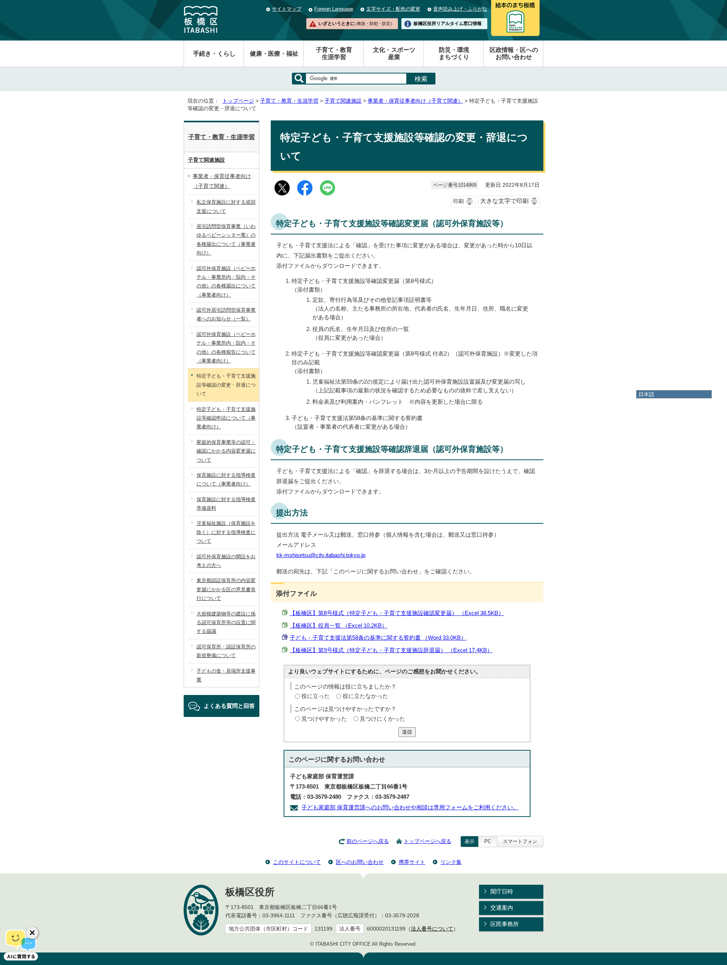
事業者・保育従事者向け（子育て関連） (415, 101)
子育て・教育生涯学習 (334, 53)
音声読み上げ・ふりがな (460, 9)
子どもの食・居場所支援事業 (226, 675)
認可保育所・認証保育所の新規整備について (226, 651)
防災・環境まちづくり (454, 53)
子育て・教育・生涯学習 (289, 101)
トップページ (238, 101)
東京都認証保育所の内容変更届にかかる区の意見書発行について (226, 589)
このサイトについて (297, 862)
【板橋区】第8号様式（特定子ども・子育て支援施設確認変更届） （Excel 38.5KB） (397, 613)
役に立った (315, 696)
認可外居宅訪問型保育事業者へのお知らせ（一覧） (226, 314)
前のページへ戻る (367, 841)
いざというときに (356, 23)
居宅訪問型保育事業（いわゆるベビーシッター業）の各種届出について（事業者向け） (226, 239)
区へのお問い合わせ (360, 862)
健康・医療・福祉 (274, 53)
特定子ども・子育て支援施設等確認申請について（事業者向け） (226, 418)
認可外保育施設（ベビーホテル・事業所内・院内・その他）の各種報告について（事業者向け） (226, 347)
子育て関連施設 (343, 101)
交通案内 (501, 907)
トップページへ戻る (427, 841)
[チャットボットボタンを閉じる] (32, 933)
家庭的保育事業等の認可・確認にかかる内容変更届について (226, 451)
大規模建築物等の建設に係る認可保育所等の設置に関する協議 (226, 622)
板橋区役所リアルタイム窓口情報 (447, 23)
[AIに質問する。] (21, 944)
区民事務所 (504, 924)
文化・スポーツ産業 (394, 53)
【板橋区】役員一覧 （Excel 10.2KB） (338, 625)
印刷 (458, 201)
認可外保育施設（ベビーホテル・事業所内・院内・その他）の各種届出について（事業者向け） (226, 281)
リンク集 (451, 862)
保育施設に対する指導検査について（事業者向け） (226, 479)
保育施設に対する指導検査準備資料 (226, 504)
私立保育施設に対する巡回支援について (226, 206)
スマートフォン (520, 841)
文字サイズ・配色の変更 (393, 9)
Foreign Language (333, 9)
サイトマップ (286, 9)
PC (487, 841)
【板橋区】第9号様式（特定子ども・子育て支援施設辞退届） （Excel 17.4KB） (391, 650)
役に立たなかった (365, 696)
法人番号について (432, 929)
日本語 (646, 394)
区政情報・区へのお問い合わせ (514, 53)
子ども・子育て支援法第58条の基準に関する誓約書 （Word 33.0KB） (378, 637)
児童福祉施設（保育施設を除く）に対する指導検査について (226, 532)
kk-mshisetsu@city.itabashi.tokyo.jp (320, 555)
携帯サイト (412, 862)
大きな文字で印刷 (504, 201)
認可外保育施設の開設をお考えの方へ (226, 561)
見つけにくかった (382, 718)
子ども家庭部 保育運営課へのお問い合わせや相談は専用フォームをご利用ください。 (410, 807)
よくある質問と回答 (229, 706)
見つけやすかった (324, 718)
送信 (407, 732)
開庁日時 (501, 891)
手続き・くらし (214, 53)
